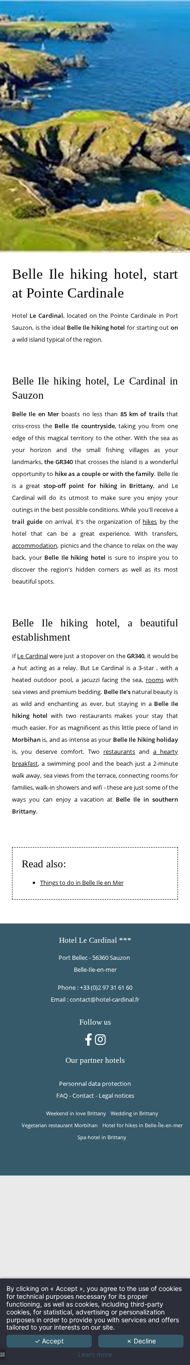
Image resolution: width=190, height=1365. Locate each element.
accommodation (34, 545)
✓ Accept (49, 1341)
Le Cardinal (32, 656)
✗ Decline (141, 1341)
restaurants (119, 751)
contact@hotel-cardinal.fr (104, 999)
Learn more (95, 1354)
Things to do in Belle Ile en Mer (82, 882)
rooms (155, 680)
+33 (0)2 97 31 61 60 (106, 987)
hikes (149, 521)
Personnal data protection (95, 1083)
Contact (83, 1095)
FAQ (62, 1095)
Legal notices (116, 1095)
